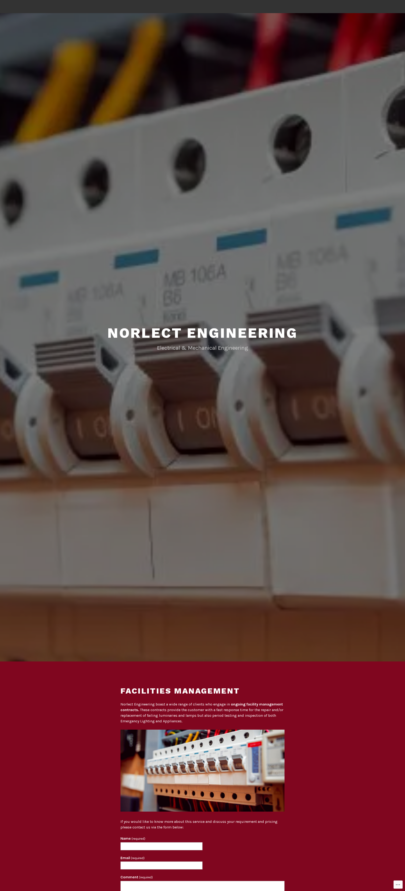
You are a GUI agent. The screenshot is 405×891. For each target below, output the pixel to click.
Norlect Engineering (202, 333)
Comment (136, 877)
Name (132, 838)
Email (132, 858)
